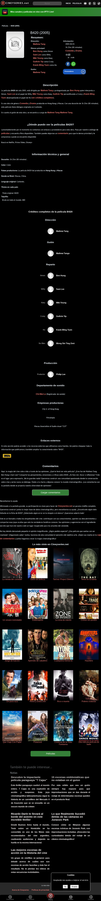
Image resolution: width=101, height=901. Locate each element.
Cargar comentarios (50, 492)
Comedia (69, 51)
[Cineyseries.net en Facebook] (89, 3)
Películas (50, 753)
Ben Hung (37, 51)
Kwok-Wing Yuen (41, 65)
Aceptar (74, 887)
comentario (63, 133)
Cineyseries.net (65, 506)
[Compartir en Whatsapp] (73, 64)
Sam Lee (37, 55)
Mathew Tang (39, 44)
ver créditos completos (42, 98)
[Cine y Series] (15, 5)
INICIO (68, 3)
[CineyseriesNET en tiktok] (99, 3)
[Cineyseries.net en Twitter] (94, 3)
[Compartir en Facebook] (67, 64)
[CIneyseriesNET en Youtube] (85, 3)
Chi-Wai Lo (41, 394)
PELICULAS (77, 3)
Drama (79, 51)
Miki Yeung (38, 58)
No (65, 887)
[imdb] (7, 455)
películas (5, 133)
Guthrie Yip (38, 62)
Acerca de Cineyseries (20, 890)
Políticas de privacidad (40, 890)
